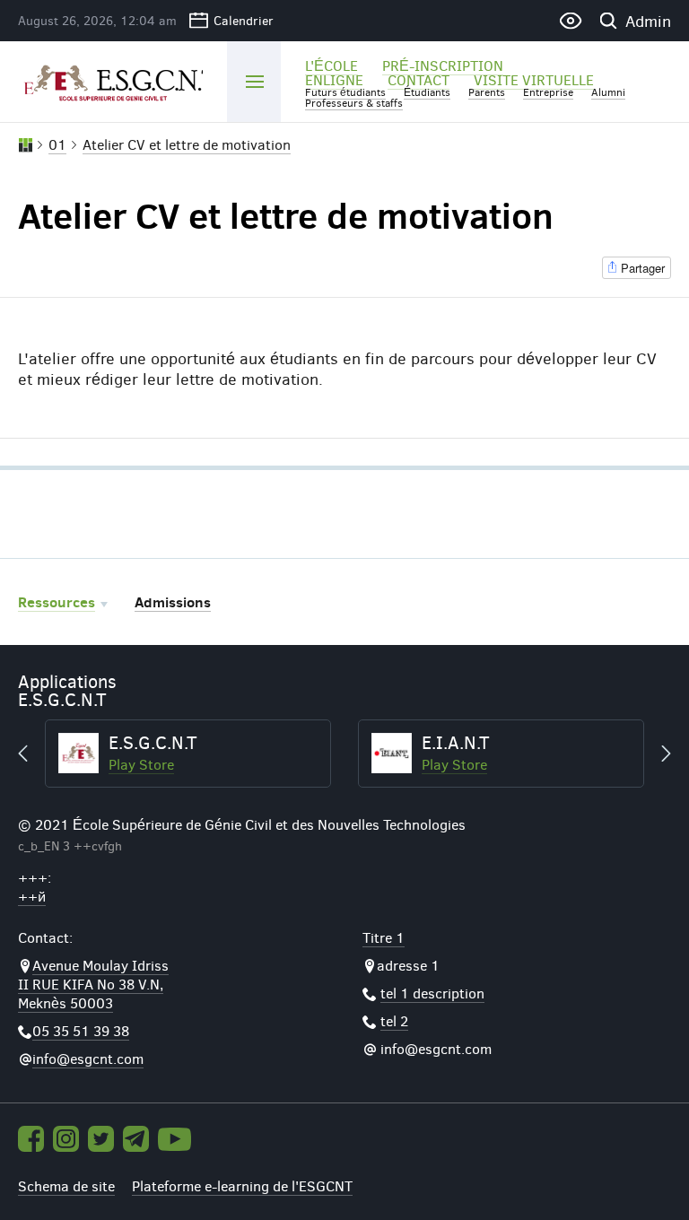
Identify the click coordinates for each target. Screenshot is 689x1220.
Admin (648, 20)
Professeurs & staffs (354, 102)
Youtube (175, 1139)
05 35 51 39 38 (80, 1030)
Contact (418, 79)
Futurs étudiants (345, 91)
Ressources (56, 601)
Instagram (66, 1139)
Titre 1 (383, 937)
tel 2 (394, 1020)
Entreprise (548, 91)
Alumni (608, 91)
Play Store (141, 763)
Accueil (25, 145)
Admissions (173, 601)
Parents (486, 91)
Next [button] (657, 753)
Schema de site (66, 1185)
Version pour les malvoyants (570, 20)
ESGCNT (110, 80)
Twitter (101, 1139)
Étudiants (427, 91)
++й (32, 895)
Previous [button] (31, 753)
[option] (188, 753)
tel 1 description (432, 992)
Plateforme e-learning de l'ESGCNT (242, 1185)
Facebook (31, 1139)
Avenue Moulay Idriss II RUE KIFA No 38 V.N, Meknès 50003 (93, 983)
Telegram (136, 1139)
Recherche (607, 20)
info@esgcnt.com (88, 1058)
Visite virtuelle (534, 79)
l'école (331, 65)
